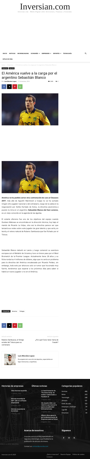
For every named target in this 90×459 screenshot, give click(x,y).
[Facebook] (4, 86)
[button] (85, 53)
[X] (9, 86)
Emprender (45, 53)
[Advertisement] (45, 32)
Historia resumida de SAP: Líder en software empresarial (18, 401)
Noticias (12, 53)
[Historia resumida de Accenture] (6, 411)
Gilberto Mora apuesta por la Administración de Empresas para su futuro (49, 417)
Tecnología (67, 53)
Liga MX (11, 68)
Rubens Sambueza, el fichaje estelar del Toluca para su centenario (13, 342)
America (14, 311)
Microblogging (23, 53)
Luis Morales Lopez (10, 81)
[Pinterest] (14, 86)
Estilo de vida (8, 59)
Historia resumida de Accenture (18, 410)
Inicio (5, 53)
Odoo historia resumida (19, 391)
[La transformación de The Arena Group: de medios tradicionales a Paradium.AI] (36, 392)
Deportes (56, 53)
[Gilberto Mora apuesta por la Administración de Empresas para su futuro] (36, 417)
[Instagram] (69, 438)
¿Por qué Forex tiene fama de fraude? (46, 341)
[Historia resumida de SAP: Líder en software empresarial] (6, 400)
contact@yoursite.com (40, 446)
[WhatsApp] (20, 86)
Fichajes (22, 311)
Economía (34, 53)
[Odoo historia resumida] (6, 392)
